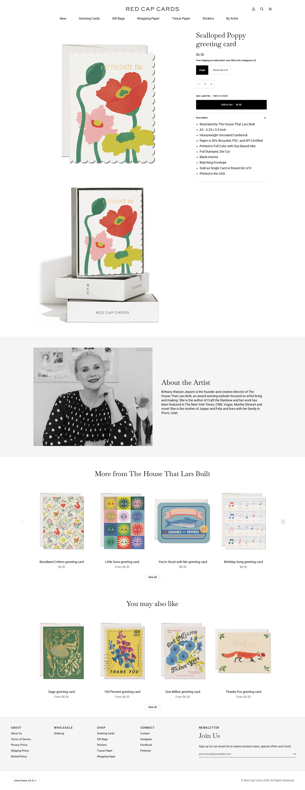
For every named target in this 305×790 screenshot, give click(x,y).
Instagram (146, 739)
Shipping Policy (20, 750)
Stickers (102, 744)
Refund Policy (19, 756)
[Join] (291, 754)
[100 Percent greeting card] (122, 652)
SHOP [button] (101, 727)
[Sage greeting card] (61, 652)
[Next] (283, 522)
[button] (63, 19)
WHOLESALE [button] (63, 727)
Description (202, 117)
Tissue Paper (104, 750)
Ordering (59, 733)
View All (152, 577)
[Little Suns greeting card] (122, 522)
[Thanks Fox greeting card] (243, 652)
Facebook (146, 744)
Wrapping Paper (106, 756)
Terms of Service (21, 739)
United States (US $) (24, 780)
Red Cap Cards (253, 780)
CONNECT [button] (147, 727)
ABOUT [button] (16, 727)
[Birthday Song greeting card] (243, 522)
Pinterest (145, 750)
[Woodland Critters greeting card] (61, 522)
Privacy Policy (19, 744)
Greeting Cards (106, 733)
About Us (16, 733)
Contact (145, 733)
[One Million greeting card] (183, 652)
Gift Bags (102, 739)
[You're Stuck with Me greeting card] (183, 522)
